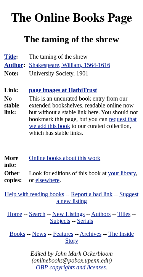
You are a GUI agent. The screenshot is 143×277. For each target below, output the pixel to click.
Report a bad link (91, 194)
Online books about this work (64, 158)
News (39, 234)
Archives (90, 234)
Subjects (60, 221)
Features (63, 234)
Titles (123, 214)
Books (17, 234)
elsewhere (47, 180)
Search (37, 214)
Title (10, 56)
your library (122, 173)
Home (14, 214)
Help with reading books (34, 194)
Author (13, 65)
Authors (101, 214)
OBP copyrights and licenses (71, 267)
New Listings (68, 214)
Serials (85, 221)
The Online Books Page (71, 17)
